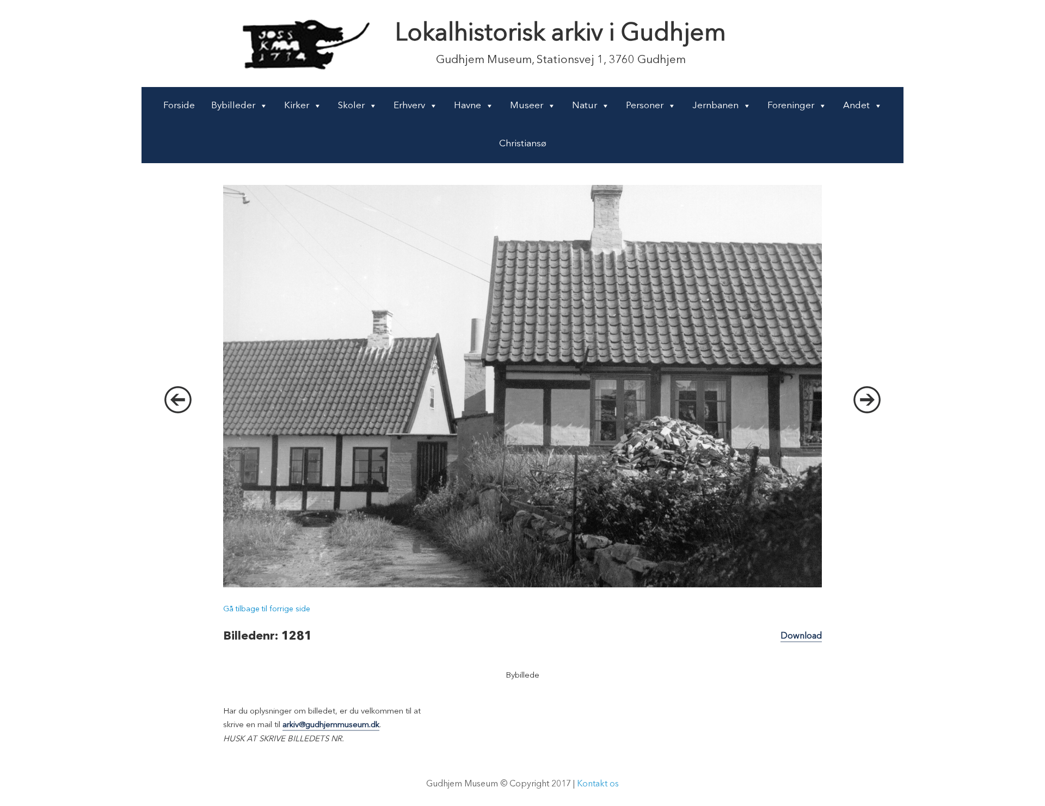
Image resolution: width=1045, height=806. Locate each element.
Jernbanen (715, 105)
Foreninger (790, 105)
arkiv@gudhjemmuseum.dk (330, 725)
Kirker (296, 105)
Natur (584, 105)
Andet (856, 105)
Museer (526, 105)
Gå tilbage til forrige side (266, 609)
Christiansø (522, 143)
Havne (467, 105)
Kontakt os (598, 784)
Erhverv (409, 105)
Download (801, 636)
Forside (179, 105)
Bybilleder (233, 105)
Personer (644, 105)
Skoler (351, 105)
